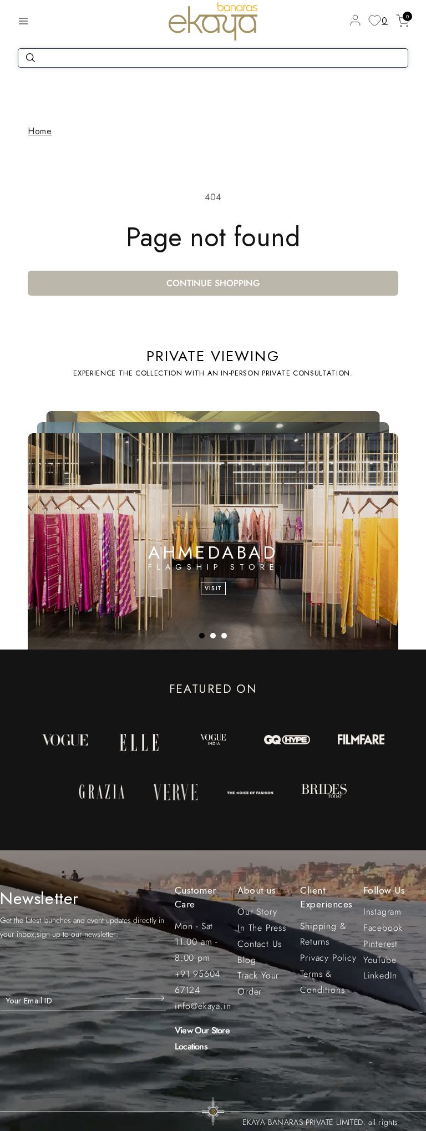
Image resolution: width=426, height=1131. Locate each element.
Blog (246, 960)
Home (40, 131)
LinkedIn (380, 975)
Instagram (382, 911)
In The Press (261, 927)
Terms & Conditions (322, 981)
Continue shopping (213, 283)
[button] (23, 21)
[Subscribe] (145, 998)
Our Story (257, 911)
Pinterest (380, 943)
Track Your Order (258, 983)
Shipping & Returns (323, 934)
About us (256, 890)
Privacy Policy (328, 957)
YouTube (380, 960)
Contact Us (259, 943)
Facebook (383, 927)
